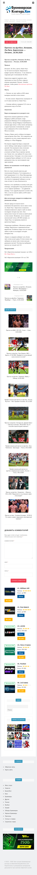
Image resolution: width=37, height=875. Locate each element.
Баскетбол (8, 791)
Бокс (6, 794)
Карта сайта (9, 770)
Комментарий (9, 541)
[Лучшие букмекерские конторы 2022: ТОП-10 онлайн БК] (18, 7)
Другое (7, 799)
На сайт (8, 600)
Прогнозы (8, 816)
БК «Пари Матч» (10, 254)
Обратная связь (10, 767)
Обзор (21, 596)
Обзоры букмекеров (11, 810)
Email (7, 571)
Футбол (7, 805)
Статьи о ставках (10, 819)
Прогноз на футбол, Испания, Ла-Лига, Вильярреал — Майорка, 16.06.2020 (22, 288)
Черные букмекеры (11, 813)
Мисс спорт (8, 785)
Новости (7, 788)
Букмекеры (8, 796)
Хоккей (7, 807)
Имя (6, 562)
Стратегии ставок (10, 821)
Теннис (7, 802)
